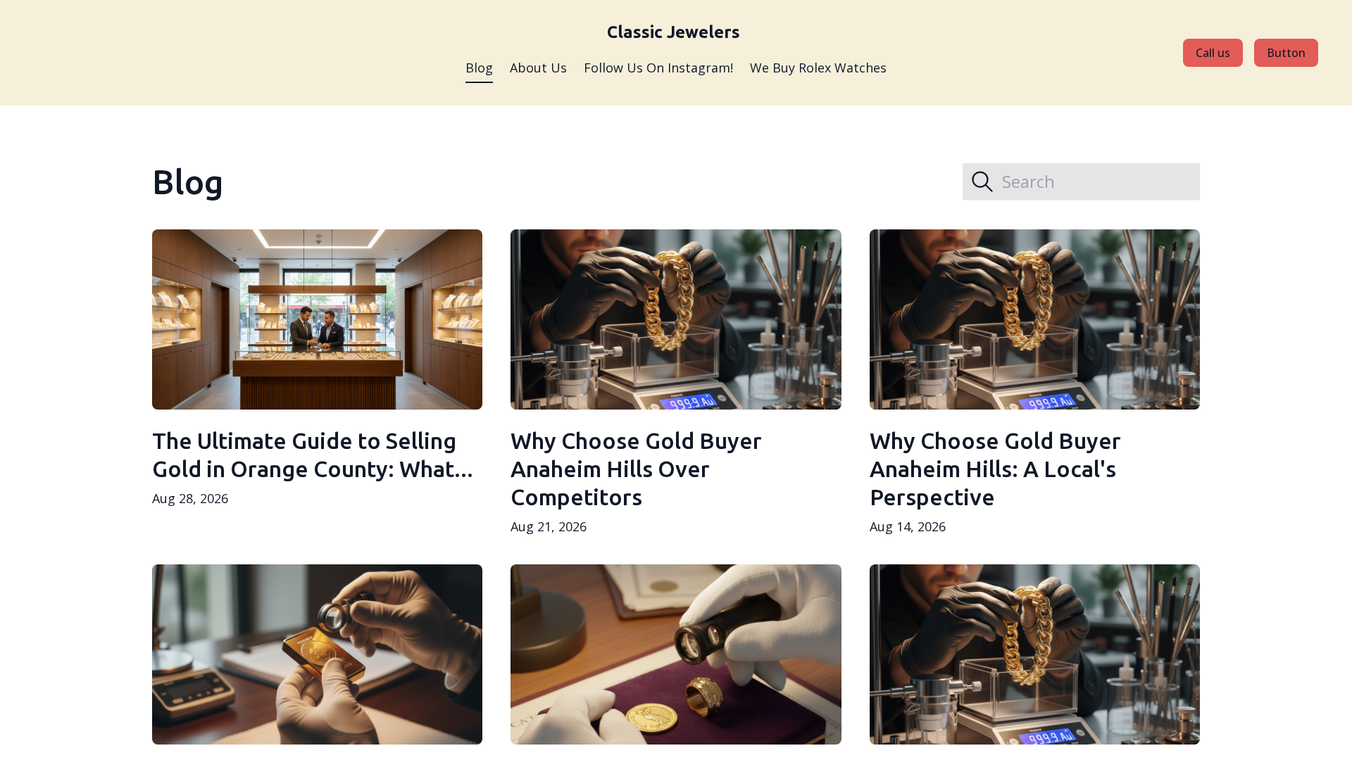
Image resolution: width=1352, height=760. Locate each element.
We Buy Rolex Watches (818, 67)
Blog (479, 67)
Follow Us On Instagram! (658, 67)
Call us (1213, 53)
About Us (538, 67)
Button (1286, 53)
